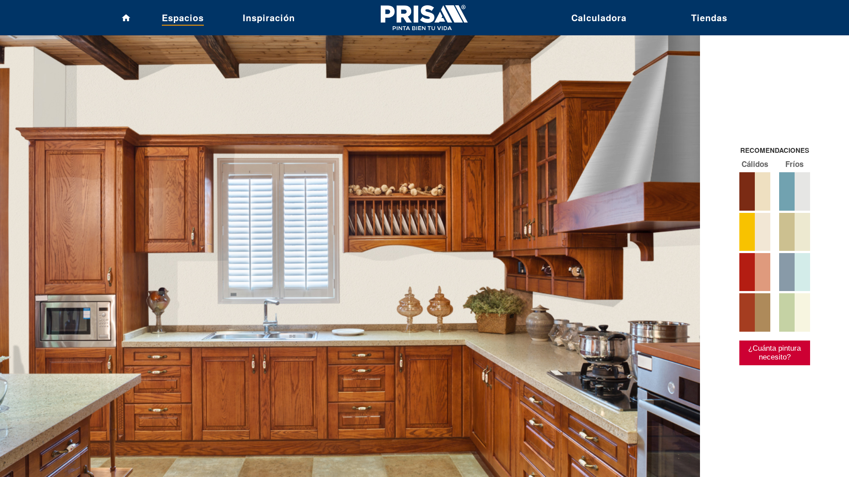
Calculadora (599, 17)
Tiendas (709, 17)
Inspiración (269, 17)
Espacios (183, 17)
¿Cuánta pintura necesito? (774, 352)
